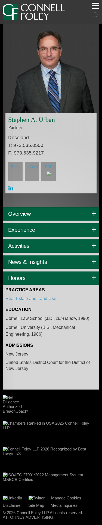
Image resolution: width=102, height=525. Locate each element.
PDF (48, 167)
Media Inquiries (64, 505)
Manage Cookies (66, 498)
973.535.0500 (28, 145)
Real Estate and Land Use (30, 298)
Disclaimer (12, 505)
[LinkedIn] (12, 498)
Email (15, 167)
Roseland (18, 137)
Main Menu (95, 6)
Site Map (36, 505)
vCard (32, 167)
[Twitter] (37, 498)
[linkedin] (11, 188)
